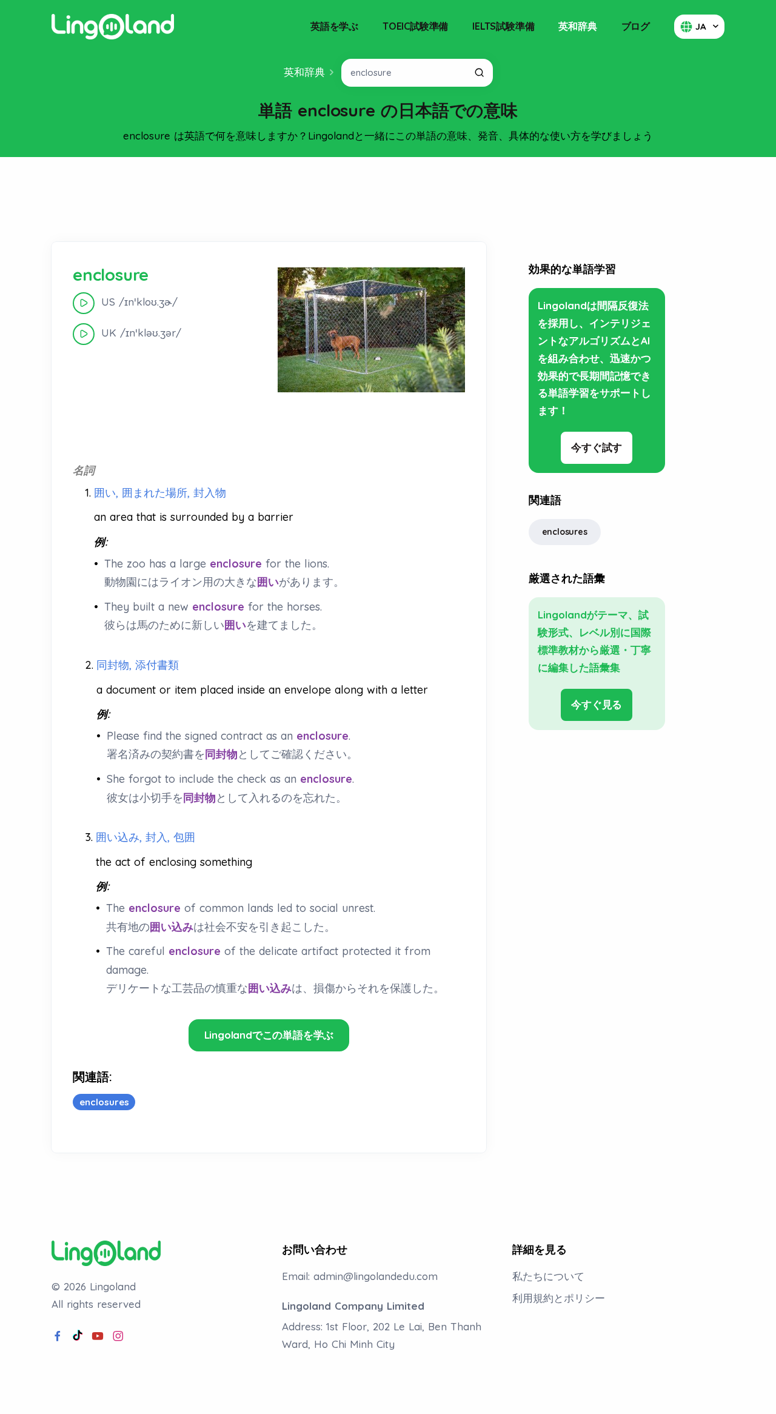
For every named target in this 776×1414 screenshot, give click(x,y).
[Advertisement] (388, 199)
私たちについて (548, 1276)
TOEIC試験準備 (415, 26)
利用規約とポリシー (558, 1298)
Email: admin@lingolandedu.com (360, 1276)
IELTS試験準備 (503, 26)
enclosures (564, 531)
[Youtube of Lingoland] (98, 1336)
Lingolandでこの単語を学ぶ (269, 1034)
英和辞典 (577, 26)
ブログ (635, 26)
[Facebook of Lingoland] (58, 1336)
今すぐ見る (596, 704)
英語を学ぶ (334, 26)
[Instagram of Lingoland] (118, 1336)
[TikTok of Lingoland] (77, 1336)
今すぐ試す (596, 447)
